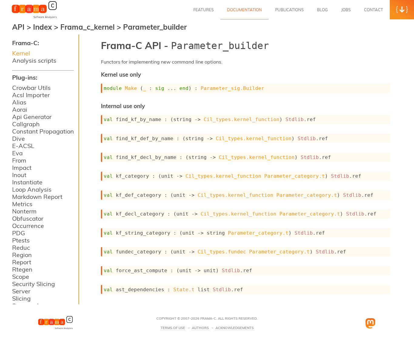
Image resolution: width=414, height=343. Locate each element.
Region (22, 255)
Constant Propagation (43, 131)
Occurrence (28, 225)
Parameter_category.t (294, 176)
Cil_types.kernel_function (241, 119)
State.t (184, 289)
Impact (22, 167)
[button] (402, 9)
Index (43, 26)
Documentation (244, 9)
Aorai (19, 109)
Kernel (21, 53)
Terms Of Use (173, 328)
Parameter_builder (155, 26)
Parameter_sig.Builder (232, 88)
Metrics (22, 204)
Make (131, 88)
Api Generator (32, 116)
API (18, 26)
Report (21, 262)
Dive (18, 138)
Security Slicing (33, 284)
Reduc (21, 247)
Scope (20, 276)
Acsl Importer (31, 95)
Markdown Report (37, 196)
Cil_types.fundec (222, 252)
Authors (200, 328)
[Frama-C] (34, 18)
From (19, 160)
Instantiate (27, 182)
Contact (373, 9)
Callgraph (26, 124)
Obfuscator (27, 218)
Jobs (346, 9)
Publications (289, 9)
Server (21, 291)
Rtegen (22, 269)
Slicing (21, 298)
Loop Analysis (32, 189)
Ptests (21, 240)
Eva (17, 153)
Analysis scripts (34, 60)
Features (203, 9)
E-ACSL (23, 146)
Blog (322, 9)
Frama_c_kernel (88, 26)
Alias (19, 102)
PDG (18, 233)
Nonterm (24, 211)
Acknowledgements (234, 328)
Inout (19, 175)
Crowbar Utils (31, 87)
